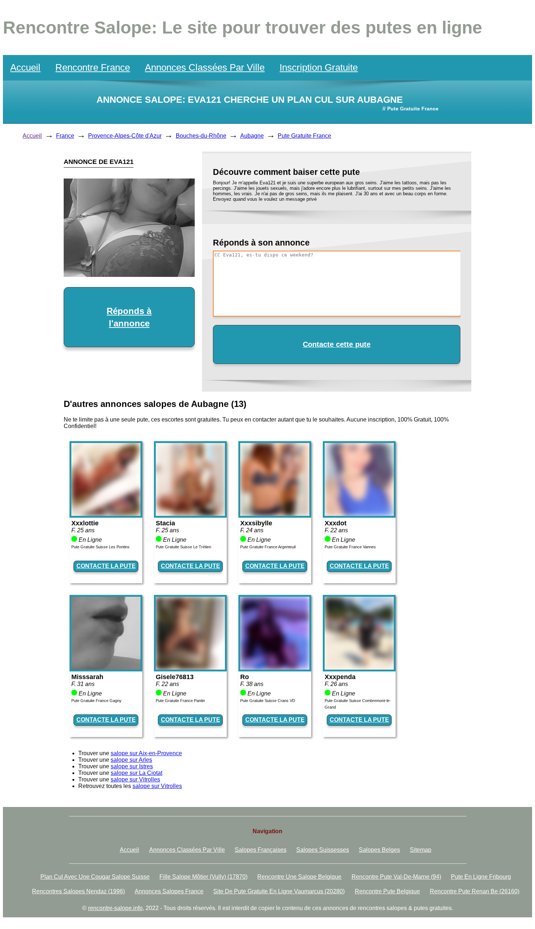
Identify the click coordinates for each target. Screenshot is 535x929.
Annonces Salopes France (169, 891)
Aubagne (252, 136)
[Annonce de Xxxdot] (359, 514)
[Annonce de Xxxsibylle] (274, 514)
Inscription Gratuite (319, 67)
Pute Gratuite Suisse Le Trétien (183, 547)
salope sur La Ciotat (136, 773)
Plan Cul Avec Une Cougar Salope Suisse (95, 877)
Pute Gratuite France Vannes (350, 547)
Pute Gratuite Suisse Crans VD (267, 700)
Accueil (25, 67)
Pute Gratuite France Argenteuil (268, 547)
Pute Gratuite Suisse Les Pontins (100, 547)
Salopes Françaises (260, 850)
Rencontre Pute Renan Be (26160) (474, 891)
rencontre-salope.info (115, 908)
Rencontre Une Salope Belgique (299, 877)
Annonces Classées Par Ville (205, 67)
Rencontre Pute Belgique (387, 891)
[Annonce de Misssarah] (105, 668)
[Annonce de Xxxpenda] (359, 668)
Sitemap (420, 850)
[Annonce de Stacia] (190, 514)
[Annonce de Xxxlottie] (105, 514)
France (65, 136)
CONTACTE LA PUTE (106, 566)
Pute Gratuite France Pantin (180, 700)
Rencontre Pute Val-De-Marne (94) (396, 877)
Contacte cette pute (336, 344)
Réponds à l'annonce (129, 317)
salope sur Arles (131, 760)
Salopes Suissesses (322, 850)
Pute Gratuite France (304, 136)
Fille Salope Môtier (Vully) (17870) (203, 877)
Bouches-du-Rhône (201, 136)
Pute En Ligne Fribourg (481, 877)
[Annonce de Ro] (274, 668)
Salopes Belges (379, 850)
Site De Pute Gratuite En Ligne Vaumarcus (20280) (279, 891)
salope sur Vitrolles (135, 779)
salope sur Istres (132, 766)
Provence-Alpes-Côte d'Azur (125, 136)
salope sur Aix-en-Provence (146, 753)
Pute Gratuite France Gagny (96, 700)
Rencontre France (92, 67)
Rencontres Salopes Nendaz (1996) (78, 891)
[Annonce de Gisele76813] (190, 668)
